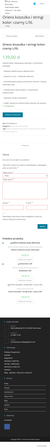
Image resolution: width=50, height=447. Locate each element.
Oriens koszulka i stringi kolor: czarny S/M (25, 291)
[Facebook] (7, 426)
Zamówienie (8, 392)
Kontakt (7, 355)
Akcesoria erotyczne (12, 367)
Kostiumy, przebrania (31, 268)
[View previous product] (4, 36)
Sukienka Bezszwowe (35, 247)
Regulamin (8, 358)
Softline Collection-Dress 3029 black (25, 250)
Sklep (8, 26)
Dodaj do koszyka (12, 115)
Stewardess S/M (25, 271)
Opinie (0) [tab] (25, 146)
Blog (6, 401)
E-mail (29, 202)
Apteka (7, 405)
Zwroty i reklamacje (11, 364)
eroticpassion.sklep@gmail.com (23, 342)
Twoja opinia (8, 179)
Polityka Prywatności (12, 352)
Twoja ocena (8, 172)
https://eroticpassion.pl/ (14, 129)
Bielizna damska (15, 126)
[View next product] (46, 36)
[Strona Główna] (3, 26)
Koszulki (25, 126)
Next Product (39, 36)
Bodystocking (23, 247)
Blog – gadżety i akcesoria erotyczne (18, 373)
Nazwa (6, 202)
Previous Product (11, 36)
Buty (6, 409)
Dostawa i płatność (11, 361)
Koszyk (7, 388)
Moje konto (8, 396)
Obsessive (36, 129)
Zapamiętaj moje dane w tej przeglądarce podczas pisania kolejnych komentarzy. (22, 217)
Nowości (7, 370)
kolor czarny (28, 129)
